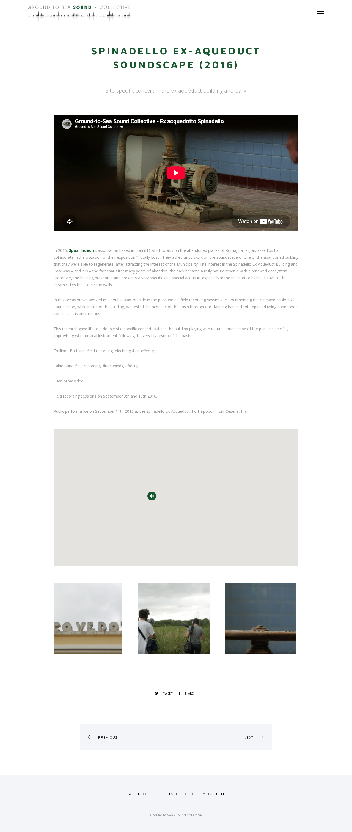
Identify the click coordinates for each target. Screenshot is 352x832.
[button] (152, 496)
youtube (214, 794)
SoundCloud (177, 794)
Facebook (139, 794)
